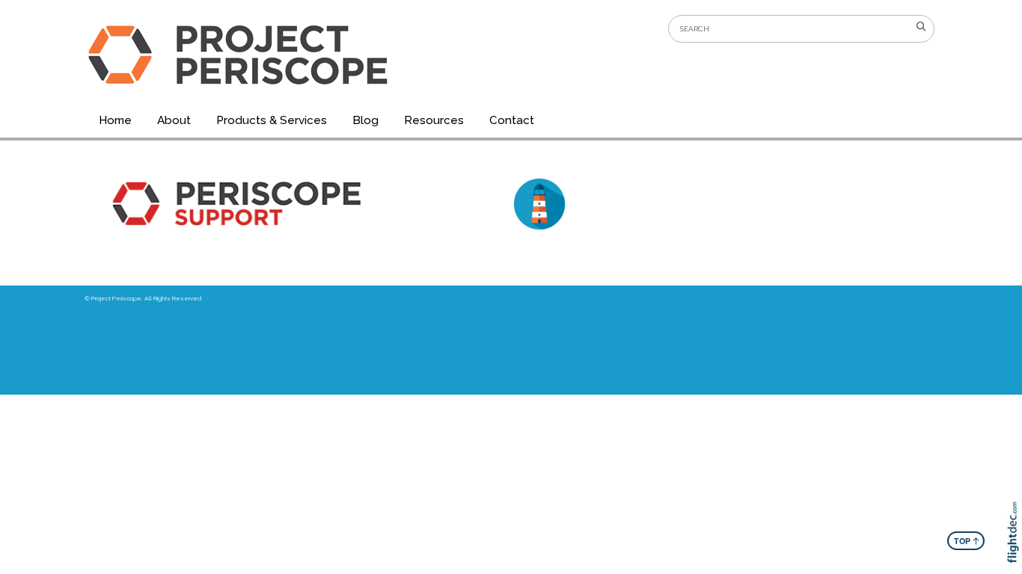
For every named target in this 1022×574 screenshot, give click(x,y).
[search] (921, 26)
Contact (511, 120)
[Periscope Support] (297, 203)
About (174, 120)
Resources (434, 120)
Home (115, 120)
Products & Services (271, 120)
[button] (1016, 553)
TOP (967, 540)
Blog (365, 120)
